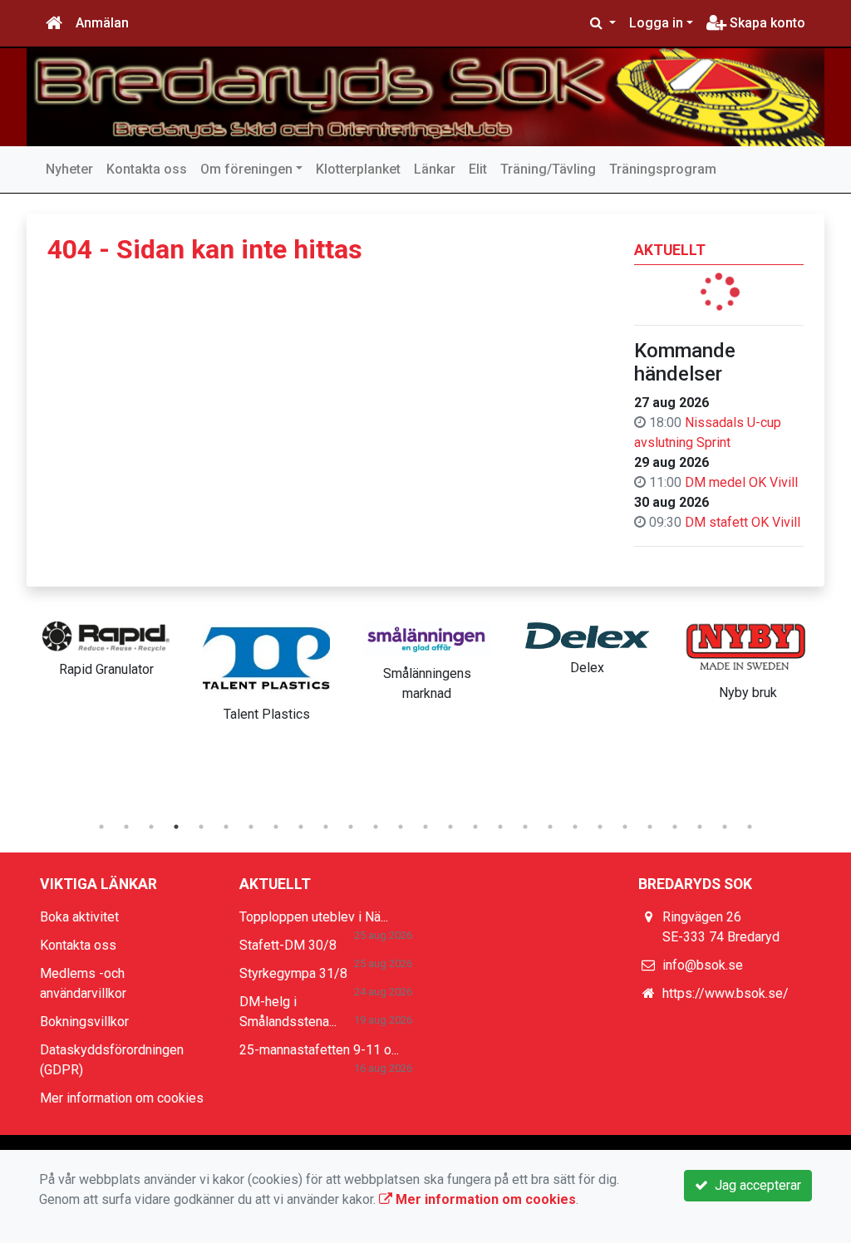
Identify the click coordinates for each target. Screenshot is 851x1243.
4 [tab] (176, 826)
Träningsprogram (662, 169)
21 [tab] (600, 826)
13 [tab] (400, 826)
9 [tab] (301, 826)
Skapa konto (765, 23)
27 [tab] (749, 826)
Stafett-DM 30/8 (288, 945)
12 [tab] (375, 826)
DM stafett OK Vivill (742, 522)
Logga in (656, 23)
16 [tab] (475, 826)
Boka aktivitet (79, 917)
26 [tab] (724, 826)
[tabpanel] (106, 646)
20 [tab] (575, 826)
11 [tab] (350, 826)
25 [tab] (699, 826)
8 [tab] (276, 826)
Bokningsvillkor (84, 1021)
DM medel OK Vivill (741, 482)
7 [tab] (251, 826)
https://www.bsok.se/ (725, 993)
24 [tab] (675, 826)
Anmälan (102, 23)
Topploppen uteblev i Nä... (313, 917)
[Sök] (602, 23)
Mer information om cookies (122, 1098)
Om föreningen (246, 169)
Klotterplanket (358, 169)
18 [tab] (525, 826)
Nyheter (69, 169)
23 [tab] (650, 826)
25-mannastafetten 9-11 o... (319, 1050)
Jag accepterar (754, 1185)
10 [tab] (325, 826)
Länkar (434, 169)
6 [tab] (226, 826)
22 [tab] (625, 826)
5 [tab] (201, 826)
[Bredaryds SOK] (425, 97)
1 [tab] (101, 826)
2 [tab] (126, 826)
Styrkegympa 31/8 (293, 973)
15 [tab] (450, 826)
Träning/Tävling (548, 169)
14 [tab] (425, 826)
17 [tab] (500, 826)
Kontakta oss (146, 169)
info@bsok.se (702, 965)
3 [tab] (151, 826)
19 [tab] (550, 826)
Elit (478, 169)
